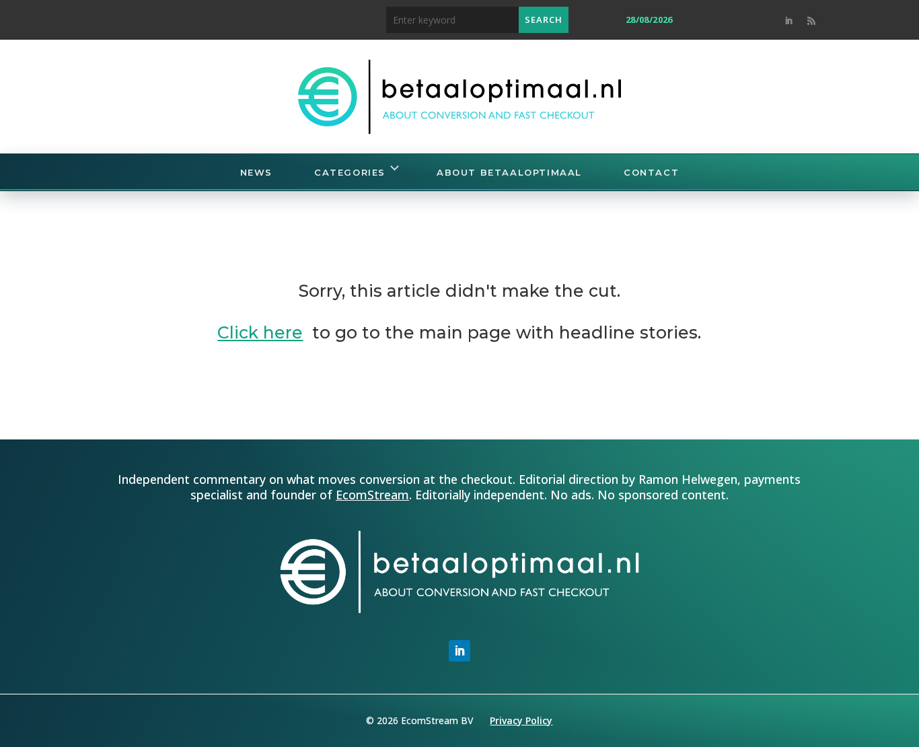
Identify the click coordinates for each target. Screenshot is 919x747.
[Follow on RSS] (811, 21)
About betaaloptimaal (509, 172)
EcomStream (372, 495)
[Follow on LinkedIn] (788, 21)
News (256, 172)
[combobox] (452, 20)
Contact (651, 172)
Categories (349, 172)
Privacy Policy (521, 720)
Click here (260, 332)
